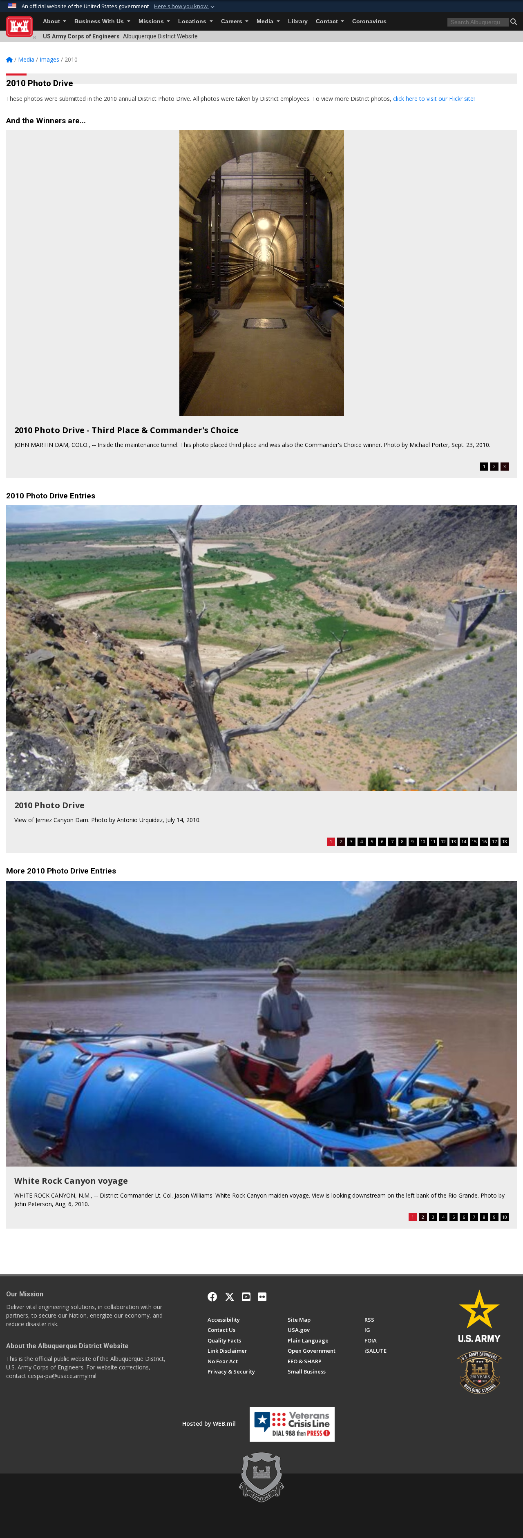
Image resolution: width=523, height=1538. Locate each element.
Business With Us (99, 21)
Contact (328, 21)
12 (443, 841)
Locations (193, 21)
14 (463, 841)
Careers (232, 21)
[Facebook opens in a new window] (212, 1296)
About (52, 21)
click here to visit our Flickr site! (434, 98)
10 (422, 841)
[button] (185, 6)
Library (298, 21)
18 (504, 841)
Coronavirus (369, 21)
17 (494, 841)
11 (433, 841)
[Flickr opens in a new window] (262, 1296)
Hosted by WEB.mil (209, 1423)
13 (453, 841)
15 (474, 841)
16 (484, 841)
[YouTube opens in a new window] (246, 1296)
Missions (152, 21)
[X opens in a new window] (230, 1296)
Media (266, 21)
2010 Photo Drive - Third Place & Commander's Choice (126, 430)
